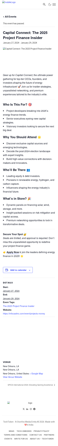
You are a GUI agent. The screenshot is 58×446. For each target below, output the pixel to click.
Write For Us (21, 439)
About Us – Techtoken (42, 439)
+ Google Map (36, 373)
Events (8, 439)
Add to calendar (18, 269)
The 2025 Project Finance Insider (18, 306)
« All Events (9, 16)
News (11, 431)
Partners (49, 435)
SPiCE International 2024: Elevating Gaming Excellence (30, 384)
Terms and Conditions (15, 435)
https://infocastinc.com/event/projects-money (24, 313)
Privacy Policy (41, 431)
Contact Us (35, 435)
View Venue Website (12, 376)
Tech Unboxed (24, 431)
